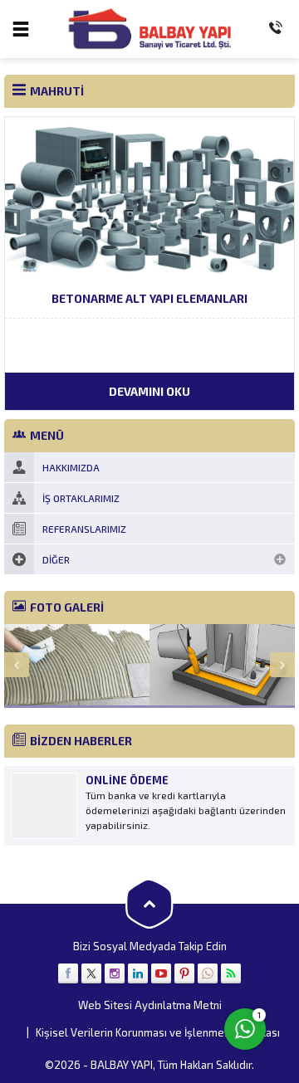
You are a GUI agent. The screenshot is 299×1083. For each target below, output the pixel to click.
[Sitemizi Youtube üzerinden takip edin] (161, 973)
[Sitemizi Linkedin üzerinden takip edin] (138, 973)
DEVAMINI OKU (149, 391)
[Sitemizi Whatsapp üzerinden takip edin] (208, 973)
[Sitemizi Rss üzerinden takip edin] (231, 973)
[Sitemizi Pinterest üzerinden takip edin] (184, 973)
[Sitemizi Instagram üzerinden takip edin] (115, 973)
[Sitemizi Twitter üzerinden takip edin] (91, 973)
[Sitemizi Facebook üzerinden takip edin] (68, 973)
